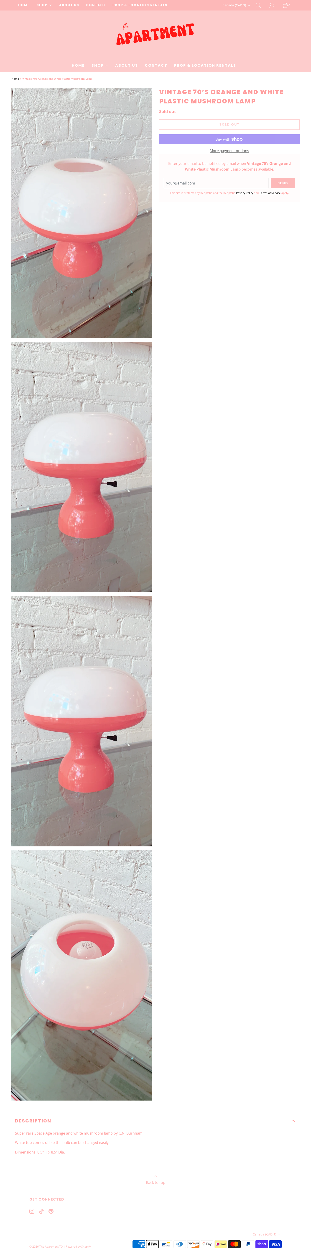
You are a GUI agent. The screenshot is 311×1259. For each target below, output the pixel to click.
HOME (24, 5)
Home (15, 79)
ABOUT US (69, 5)
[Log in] (274, 5)
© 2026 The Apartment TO (46, 1246)
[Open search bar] (261, 5)
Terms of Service (270, 193)
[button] (155, 1120)
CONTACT (96, 5)
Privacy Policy (244, 193)
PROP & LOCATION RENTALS (140, 5)
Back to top (155, 1182)
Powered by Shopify (78, 1246)
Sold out (229, 124)
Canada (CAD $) (234, 5)
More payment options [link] (229, 150)
